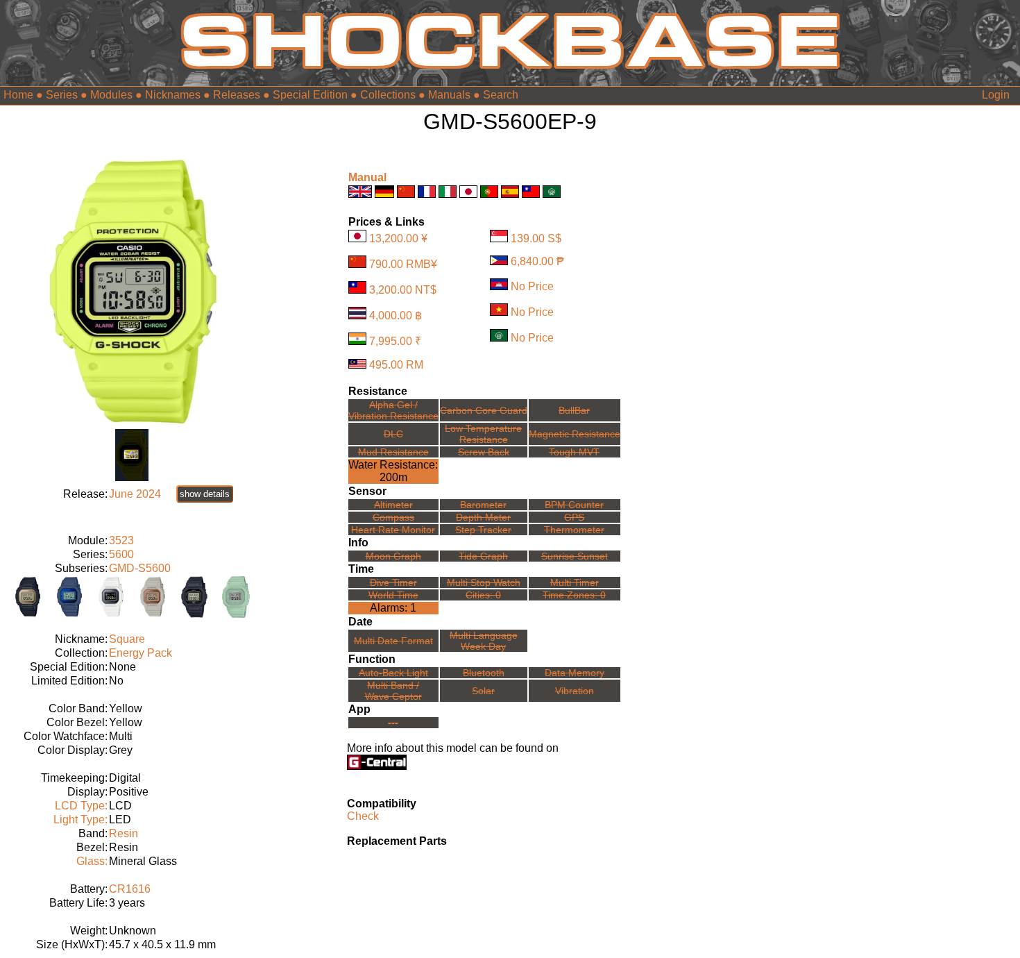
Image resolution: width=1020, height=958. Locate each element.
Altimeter (393, 504)
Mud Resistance (393, 451)
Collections (388, 95)
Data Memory (574, 672)
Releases (236, 95)
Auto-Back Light (393, 672)
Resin (123, 833)
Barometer (483, 504)
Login (996, 95)
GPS (574, 517)
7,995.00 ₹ (395, 341)
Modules (111, 95)
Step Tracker (483, 529)
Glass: (92, 861)
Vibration (574, 690)
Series (62, 95)
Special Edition (310, 95)
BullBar (574, 410)
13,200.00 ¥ (398, 238)
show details (205, 494)
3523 (121, 540)
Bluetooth (483, 672)
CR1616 (130, 889)
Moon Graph (393, 556)
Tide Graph (483, 556)
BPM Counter (574, 504)
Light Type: (80, 819)
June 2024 (135, 494)
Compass (393, 517)
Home (18, 95)
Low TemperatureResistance (483, 434)
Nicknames (173, 95)
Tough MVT (574, 451)
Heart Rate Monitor (393, 529)
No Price (532, 286)
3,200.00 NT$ (402, 290)
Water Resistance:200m (393, 471)
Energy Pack (140, 653)
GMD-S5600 (140, 568)
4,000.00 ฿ (395, 315)
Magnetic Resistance (574, 433)
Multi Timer (574, 582)
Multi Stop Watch (483, 582)
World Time (393, 594)
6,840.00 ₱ (537, 261)
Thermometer (574, 529)
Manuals (449, 95)
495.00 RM (396, 365)
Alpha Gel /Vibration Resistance (393, 410)
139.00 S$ (536, 238)
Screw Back (483, 451)
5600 (121, 554)
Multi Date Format (393, 640)
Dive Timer (393, 582)
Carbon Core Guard (483, 410)
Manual (367, 177)
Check (363, 816)
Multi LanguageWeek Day (484, 641)
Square (127, 639)
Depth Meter (483, 517)
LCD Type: (81, 806)
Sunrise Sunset (574, 556)
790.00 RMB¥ (403, 264)
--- (393, 722)
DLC (393, 433)
